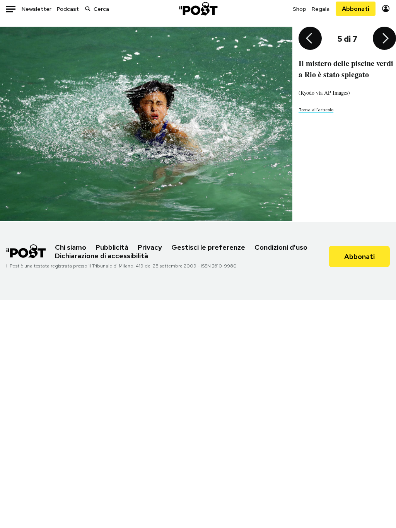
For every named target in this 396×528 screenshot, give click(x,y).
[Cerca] (87, 8)
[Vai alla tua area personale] (386, 9)
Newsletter (36, 8)
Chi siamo (70, 247)
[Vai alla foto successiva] (384, 39)
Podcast (68, 8)
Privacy (150, 247)
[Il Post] (198, 8)
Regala (320, 8)
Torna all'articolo (316, 109)
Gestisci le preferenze (208, 247)
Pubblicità (112, 247)
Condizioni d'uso (280, 247)
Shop (299, 8)
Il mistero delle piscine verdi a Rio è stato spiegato (346, 69)
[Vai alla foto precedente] (310, 39)
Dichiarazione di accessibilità (101, 255)
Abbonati (355, 9)
